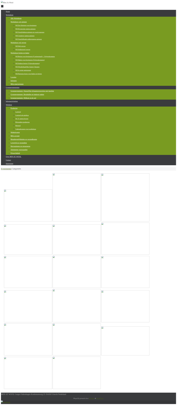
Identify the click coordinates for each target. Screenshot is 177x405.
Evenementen (6, 169)
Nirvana (91, 398)
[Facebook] (5, 402)
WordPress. (100, 398)
